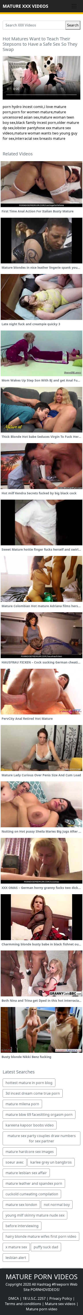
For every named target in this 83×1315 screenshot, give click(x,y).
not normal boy (57, 1204)
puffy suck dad (46, 1247)
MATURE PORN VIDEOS (41, 1276)
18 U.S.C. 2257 (34, 1298)
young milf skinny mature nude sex (35, 1215)
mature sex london (21, 1204)
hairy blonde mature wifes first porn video (41, 1236)
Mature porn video (41, 1309)
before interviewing (22, 1225)
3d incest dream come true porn (33, 1093)
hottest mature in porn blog (29, 1082)
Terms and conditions (23, 1303)
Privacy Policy (60, 1298)
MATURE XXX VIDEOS (25, 6)
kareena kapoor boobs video (30, 1125)
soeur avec (15, 1162)
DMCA (13, 1298)
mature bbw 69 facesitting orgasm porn (39, 1114)
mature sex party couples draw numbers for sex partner (42, 1138)
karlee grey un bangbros (51, 1162)
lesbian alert (16, 1257)
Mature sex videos (60, 1303)
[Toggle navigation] (74, 6)
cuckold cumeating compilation (32, 1194)
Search (73, 25)
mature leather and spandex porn (34, 1183)
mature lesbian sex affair (26, 1172)
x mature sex (16, 1247)
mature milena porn (22, 1104)
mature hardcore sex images (30, 1151)
